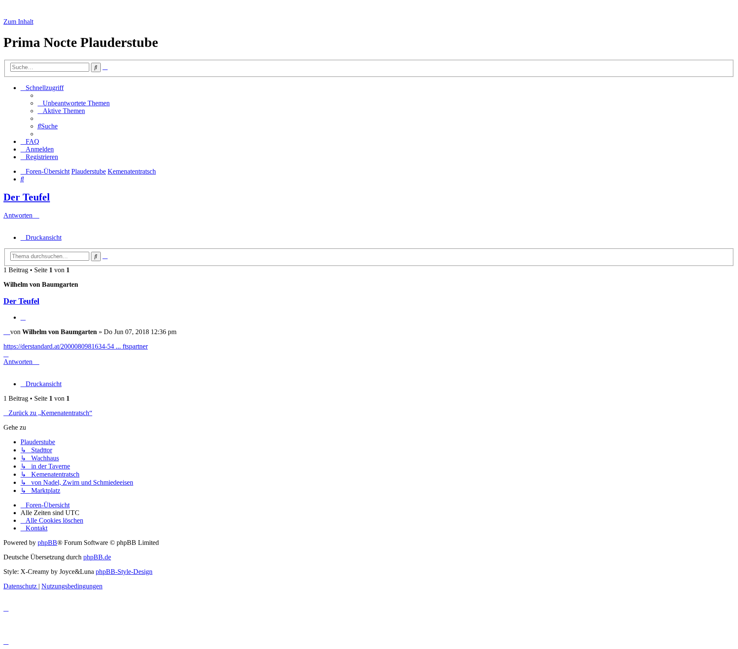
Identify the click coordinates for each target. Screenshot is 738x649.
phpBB (47, 542)
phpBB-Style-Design (124, 571)
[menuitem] (74, 103)
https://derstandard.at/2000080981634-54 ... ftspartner (75, 346)
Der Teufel (26, 197)
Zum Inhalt (18, 21)
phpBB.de (97, 557)
